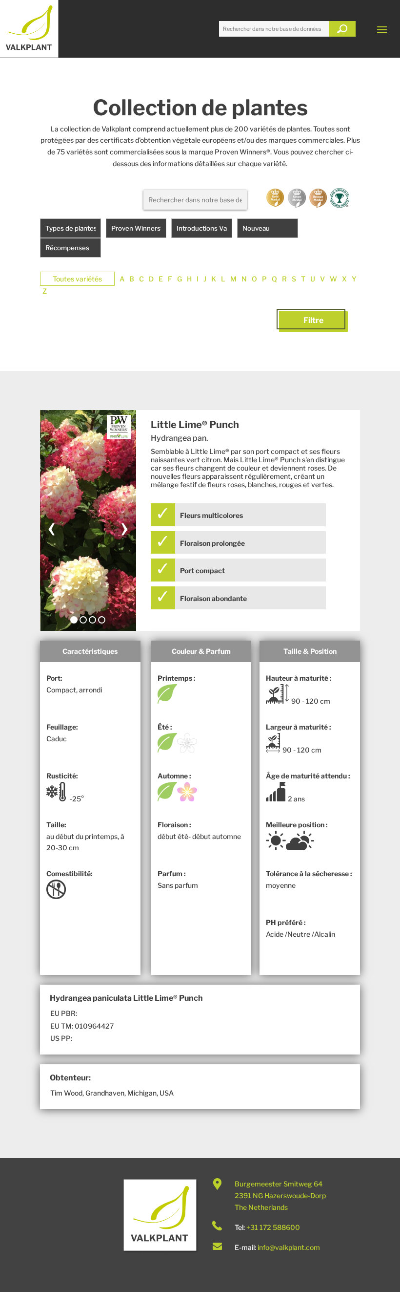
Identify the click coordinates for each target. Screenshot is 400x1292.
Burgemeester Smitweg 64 (278, 1184)
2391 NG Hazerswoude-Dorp (280, 1195)
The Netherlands (261, 1207)
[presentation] (51, 526)
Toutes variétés (77, 279)
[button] (74, 620)
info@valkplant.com (289, 1247)
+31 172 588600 (273, 1227)
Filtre (313, 320)
